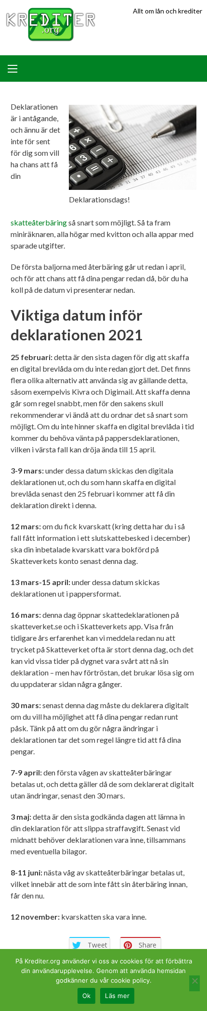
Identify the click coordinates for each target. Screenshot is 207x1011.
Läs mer (117, 995)
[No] (194, 983)
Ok (86, 995)
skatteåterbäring (39, 222)
